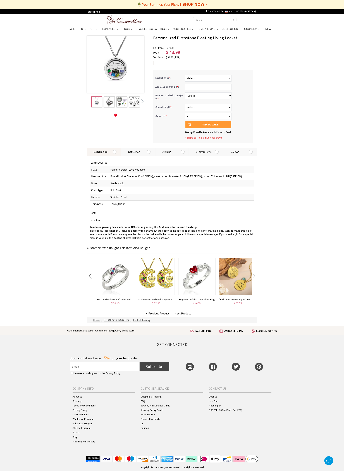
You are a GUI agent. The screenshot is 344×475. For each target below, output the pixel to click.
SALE (72, 29)
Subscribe (154, 366)
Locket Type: (163, 77)
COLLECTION (230, 29)
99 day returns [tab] (204, 152)
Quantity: (161, 116)
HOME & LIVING (207, 29)
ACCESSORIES (182, 29)
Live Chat (213, 401)
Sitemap (77, 401)
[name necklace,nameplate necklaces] (124, 19)
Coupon (145, 428)
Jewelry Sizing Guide (152, 410)
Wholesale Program (83, 419)
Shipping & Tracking (151, 396)
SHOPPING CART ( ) (245, 11)
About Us (77, 396)
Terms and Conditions (84, 405)
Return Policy (148, 414)
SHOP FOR (88, 29)
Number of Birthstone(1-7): (169, 97)
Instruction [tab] (134, 152)
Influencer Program (83, 423)
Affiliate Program (81, 428)
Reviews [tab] (234, 152)
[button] (90, 276)
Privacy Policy (113, 373)
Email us (213, 396)
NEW (268, 29)
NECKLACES (109, 29)
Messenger (215, 405)
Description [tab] (101, 152)
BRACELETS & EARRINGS (152, 29)
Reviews (76, 432)
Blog (75, 437)
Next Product (183, 313)
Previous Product (158, 313)
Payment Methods (150, 419)
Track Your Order (215, 11)
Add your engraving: (167, 86)
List (142, 423)
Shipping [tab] (166, 152)
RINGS (126, 29)
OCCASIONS (252, 29)
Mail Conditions (81, 414)
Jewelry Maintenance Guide (155, 405)
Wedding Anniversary (84, 441)
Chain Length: (164, 107)
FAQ (143, 401)
